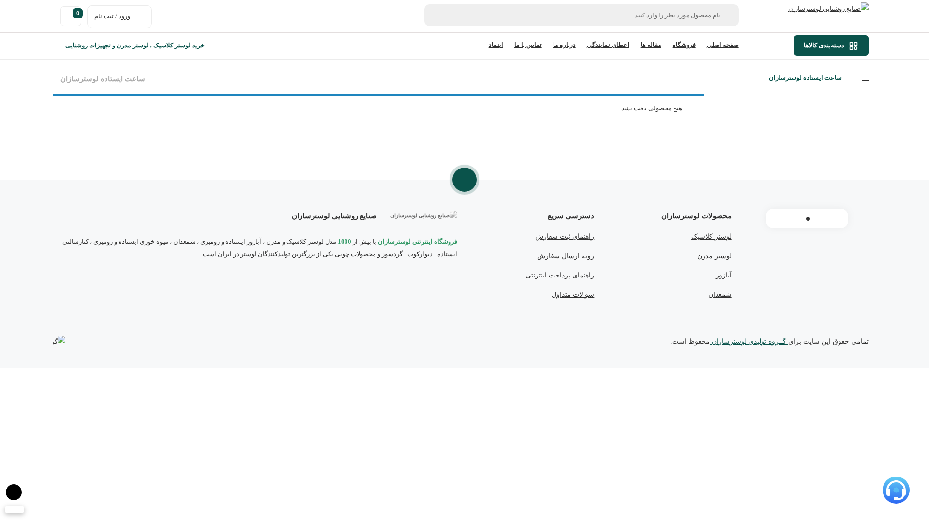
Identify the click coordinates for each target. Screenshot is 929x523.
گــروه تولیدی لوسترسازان (749, 341)
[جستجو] (437, 15)
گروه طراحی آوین (59, 342)
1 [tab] (808, 219)
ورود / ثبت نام (112, 16)
